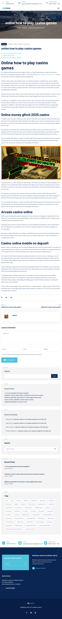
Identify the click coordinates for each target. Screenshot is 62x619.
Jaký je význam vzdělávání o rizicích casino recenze (19, 400)
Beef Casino (51, 500)
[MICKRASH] (6, 8)
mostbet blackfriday (47, 515)
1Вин (12, 500)
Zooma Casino (30, 522)
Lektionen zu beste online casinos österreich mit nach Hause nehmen (23, 395)
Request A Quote (40, 568)
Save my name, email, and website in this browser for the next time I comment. (22, 355)
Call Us (7, 2)
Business (23, 504)
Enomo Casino (18, 507)
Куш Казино (49, 522)
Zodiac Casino (20, 522)
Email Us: (24, 2)
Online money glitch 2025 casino (12, 53)
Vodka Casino (41, 518)
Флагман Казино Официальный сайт (13, 529)
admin (20, 44)
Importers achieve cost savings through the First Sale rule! (30, 419)
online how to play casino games (11, 307)
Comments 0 (26, 44)
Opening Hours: (52, 2)
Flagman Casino (28, 507)
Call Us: (8, 542)
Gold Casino (17, 511)
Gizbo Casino (8, 511)
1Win (6, 500)
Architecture (34, 500)
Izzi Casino (33, 511)
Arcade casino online (9, 56)
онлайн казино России (30, 529)
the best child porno (19, 518)
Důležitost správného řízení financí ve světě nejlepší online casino (22, 398)
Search (7, 371)
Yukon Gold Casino (9, 522)
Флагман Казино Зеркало (45, 525)
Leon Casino (8, 515)
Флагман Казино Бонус (31, 525)
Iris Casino (25, 511)
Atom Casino (43, 500)
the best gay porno (31, 518)
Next (60, 305)
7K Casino (18, 500)
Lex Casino (16, 515)
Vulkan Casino (51, 518)
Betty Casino (8, 504)
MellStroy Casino (26, 515)
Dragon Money (8, 507)
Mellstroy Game (36, 515)
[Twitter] (6, 297)
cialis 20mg (51, 504)
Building (24, 28)
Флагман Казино (19, 525)
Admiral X (26, 500)
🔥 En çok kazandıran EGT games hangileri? (16, 393)
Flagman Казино (39, 507)
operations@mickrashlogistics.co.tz (32, 4)
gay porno (48, 507)
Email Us (25, 542)
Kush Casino (50, 511)
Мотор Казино (8, 525)
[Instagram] (31, 613)
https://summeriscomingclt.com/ (46, 75)
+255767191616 (10, 4)
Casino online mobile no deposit (12, 58)
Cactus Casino (31, 504)
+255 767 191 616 (10, 544)
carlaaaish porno (42, 504)
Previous (3, 305)
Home (18, 28)
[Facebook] (1, 297)
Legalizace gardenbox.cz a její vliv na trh (15, 402)
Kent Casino (41, 511)
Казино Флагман (40, 522)
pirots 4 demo (8, 518)
